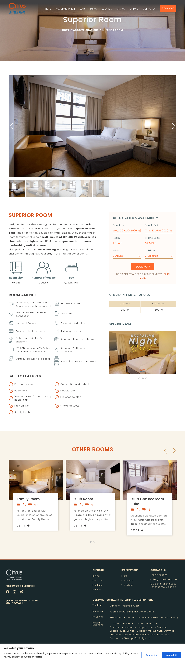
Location (107, 8)
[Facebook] (7, 592)
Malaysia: (97, 611)
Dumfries (169, 630)
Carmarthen (155, 630)
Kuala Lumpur (118, 611)
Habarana (129, 617)
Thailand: (97, 605)
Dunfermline (136, 634)
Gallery (96, 589)
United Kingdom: (97, 623)
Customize (151, 655)
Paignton (144, 638)
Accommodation (65, 8)
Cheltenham (151, 623)
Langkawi (132, 611)
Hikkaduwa (116, 617)
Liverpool (142, 627)
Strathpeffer (131, 638)
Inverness (130, 627)
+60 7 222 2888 (159, 575)
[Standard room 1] (92, 126)
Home (48, 8)
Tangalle (141, 617)
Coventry (162, 627)
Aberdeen (116, 634)
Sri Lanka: (97, 616)
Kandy (174, 617)
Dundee (131, 630)
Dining (93, 8)
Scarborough (118, 630)
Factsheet (127, 580)
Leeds (152, 627)
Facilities (97, 585)
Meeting (121, 8)
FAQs (124, 575)
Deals (82, 8)
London (114, 623)
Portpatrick (117, 638)
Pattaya (126, 605)
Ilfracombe (162, 634)
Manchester (127, 623)
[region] (92, 652)
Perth (125, 634)
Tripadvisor (127, 585)
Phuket (135, 605)
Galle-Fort (154, 617)
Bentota (165, 617)
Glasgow (142, 630)
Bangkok (115, 605)
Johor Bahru (146, 611)
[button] (11, 126)
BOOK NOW (143, 266)
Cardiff (139, 623)
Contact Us (149, 8)
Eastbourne (117, 627)
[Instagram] (14, 592)
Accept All (171, 655)
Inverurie (150, 634)
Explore (134, 8)
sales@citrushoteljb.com (164, 579)
